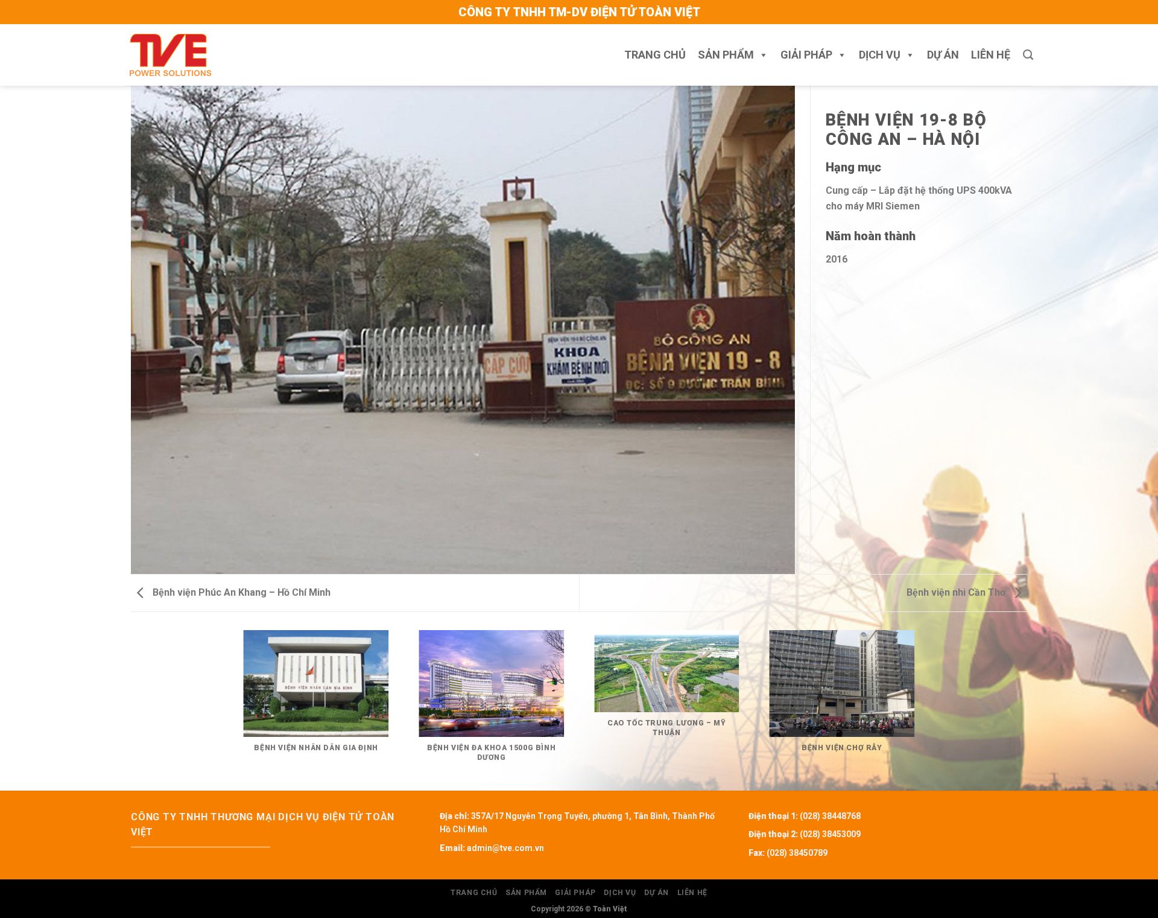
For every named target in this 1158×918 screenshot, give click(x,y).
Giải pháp (806, 54)
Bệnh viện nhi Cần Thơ (957, 592)
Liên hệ (990, 54)
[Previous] (235, 709)
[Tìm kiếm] (1028, 55)
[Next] (923, 709)
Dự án (943, 54)
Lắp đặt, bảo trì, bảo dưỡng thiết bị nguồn (912, 93)
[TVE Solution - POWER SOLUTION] (170, 55)
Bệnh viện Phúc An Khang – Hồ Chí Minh (240, 592)
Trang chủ (655, 54)
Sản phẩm (726, 54)
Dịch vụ (879, 54)
